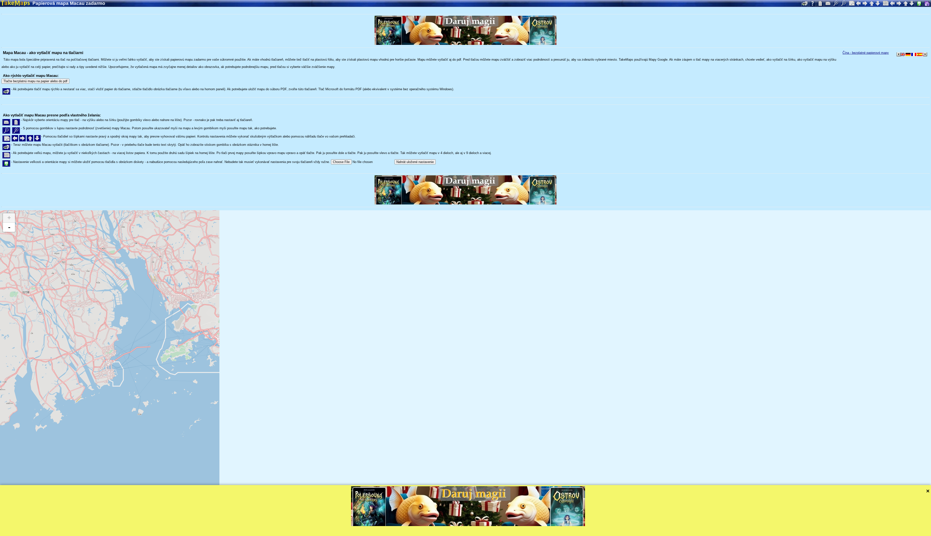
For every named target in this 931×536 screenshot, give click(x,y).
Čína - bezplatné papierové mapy (866, 53)
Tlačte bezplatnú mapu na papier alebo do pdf (35, 81)
